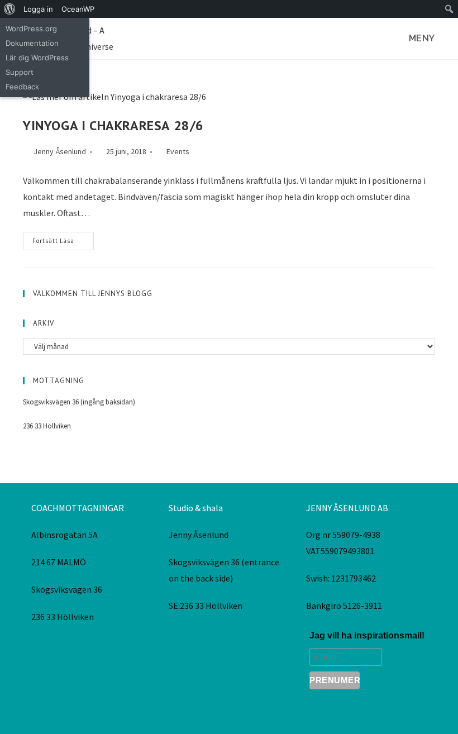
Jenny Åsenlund (60, 151)
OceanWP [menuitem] (77, 8)
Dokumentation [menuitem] (32, 43)
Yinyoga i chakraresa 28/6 (113, 125)
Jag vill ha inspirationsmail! (366, 635)
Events (177, 151)
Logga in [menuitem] (38, 8)
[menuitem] (10, 9)
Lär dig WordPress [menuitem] (37, 57)
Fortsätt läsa (63, 238)
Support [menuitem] (20, 72)
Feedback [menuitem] (22, 86)
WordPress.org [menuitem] (31, 28)
